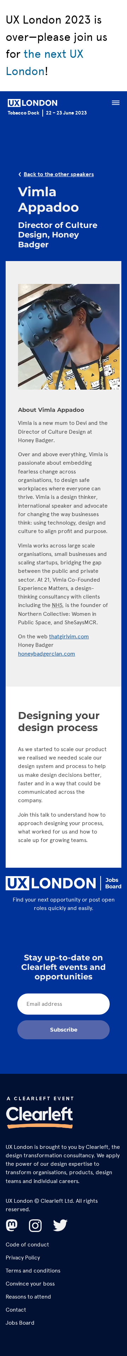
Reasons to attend (28, 1296)
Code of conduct (27, 1244)
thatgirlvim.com (69, 636)
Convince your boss (30, 1283)
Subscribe (63, 1029)
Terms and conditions (33, 1270)
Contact (16, 1309)
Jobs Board (20, 1322)
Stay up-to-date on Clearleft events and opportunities (63, 967)
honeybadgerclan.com (46, 653)
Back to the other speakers (59, 174)
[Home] (32, 104)
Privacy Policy (23, 1257)
